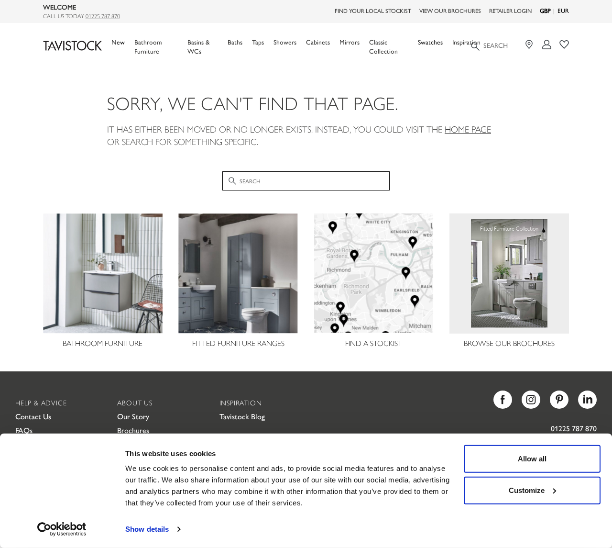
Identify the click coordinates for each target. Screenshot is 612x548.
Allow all (532, 459)
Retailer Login (510, 10)
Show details (147, 529)
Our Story (133, 416)
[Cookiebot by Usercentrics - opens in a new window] (62, 529)
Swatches (430, 41)
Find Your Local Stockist (373, 10)
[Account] (547, 45)
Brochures (133, 430)
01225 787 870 (103, 15)
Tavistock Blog (242, 416)
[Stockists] (530, 45)
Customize (527, 490)
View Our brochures (450, 10)
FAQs (24, 430)
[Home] (72, 46)
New (118, 41)
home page (468, 129)
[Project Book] (564, 45)
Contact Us (33, 416)
